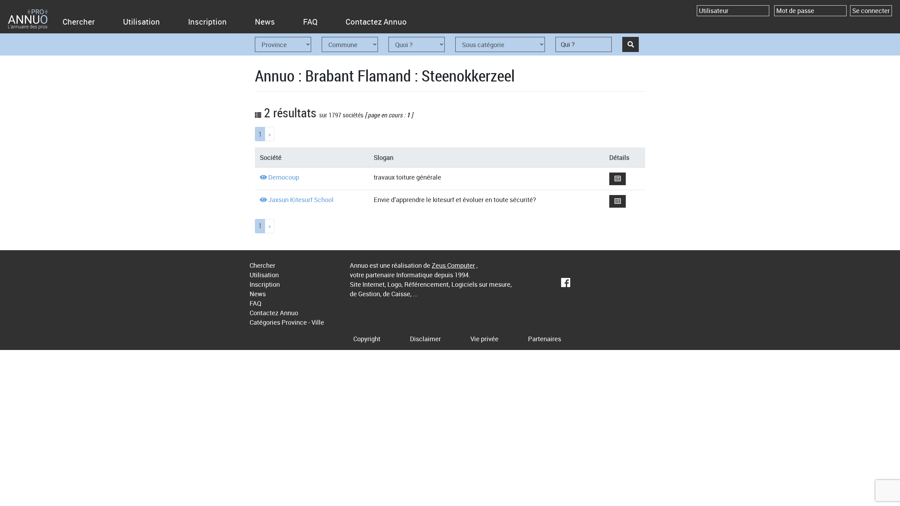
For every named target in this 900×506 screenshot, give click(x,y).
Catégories (265, 322)
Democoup (283, 177)
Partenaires (544, 339)
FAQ (310, 22)
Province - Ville (303, 322)
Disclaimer (425, 339)
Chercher (79, 22)
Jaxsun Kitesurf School (301, 199)
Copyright (366, 339)
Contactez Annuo (376, 22)
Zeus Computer (453, 265)
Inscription (207, 22)
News (265, 22)
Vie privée (484, 339)
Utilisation (141, 22)
